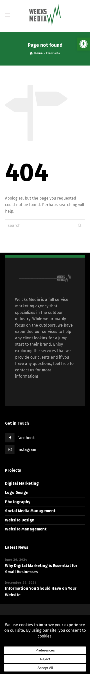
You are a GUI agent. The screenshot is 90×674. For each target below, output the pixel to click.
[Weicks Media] (45, 15)
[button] (83, 44)
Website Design (19, 520)
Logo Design (16, 492)
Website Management (25, 529)
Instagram (26, 449)
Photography (17, 501)
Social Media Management (30, 510)
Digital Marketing (22, 483)
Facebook (26, 437)
